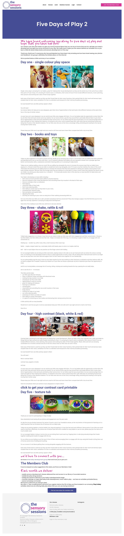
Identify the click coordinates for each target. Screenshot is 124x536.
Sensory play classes (56, 505)
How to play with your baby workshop (62, 509)
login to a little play (56, 515)
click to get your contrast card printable (49, 387)
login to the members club (58, 519)
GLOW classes (54, 507)
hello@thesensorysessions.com (30, 523)
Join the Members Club (111, 5)
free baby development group (37, 460)
